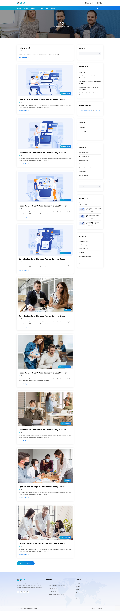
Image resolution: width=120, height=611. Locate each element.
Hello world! (24, 48)
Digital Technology (83, 160)
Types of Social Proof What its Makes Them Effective (42, 543)
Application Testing (65, 93)
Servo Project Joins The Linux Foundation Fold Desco (42, 259)
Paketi (33, 8)
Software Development (64, 366)
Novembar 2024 (84, 127)
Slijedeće (29, 563)
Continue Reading (23, 57)
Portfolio (40, 8)
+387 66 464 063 (53, 588)
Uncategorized (82, 171)
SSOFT (35, 608)
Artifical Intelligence (65, 537)
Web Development (66, 423)
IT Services (67, 309)
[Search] (100, 186)
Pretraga (82, 48)
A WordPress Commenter (85, 110)
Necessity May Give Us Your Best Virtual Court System (43, 206)
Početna (19, 8)
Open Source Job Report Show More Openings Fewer (42, 99)
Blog (47, 8)
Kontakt (53, 8)
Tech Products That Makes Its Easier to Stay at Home (42, 153)
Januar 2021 (83, 131)
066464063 (99, 3)
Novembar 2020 (84, 136)
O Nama (26, 8)
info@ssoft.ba (88, 3)
